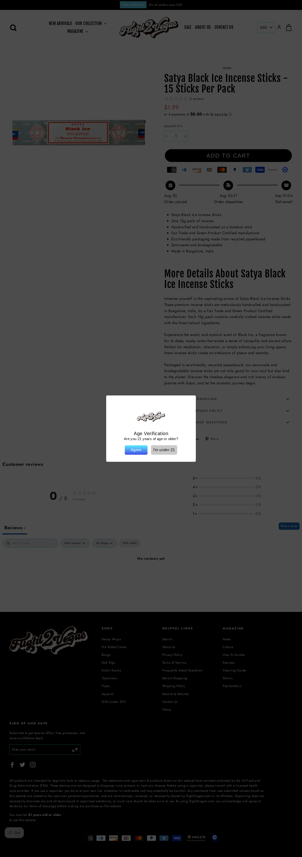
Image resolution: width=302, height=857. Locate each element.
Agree (136, 450)
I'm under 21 (164, 450)
